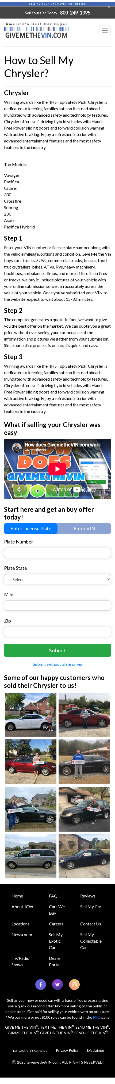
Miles (10, 594)
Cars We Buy (57, 909)
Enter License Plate (30, 528)
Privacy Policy (67, 1050)
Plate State (15, 568)
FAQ (53, 895)
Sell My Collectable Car (91, 941)
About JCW (22, 906)
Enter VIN (84, 528)
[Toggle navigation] (105, 30)
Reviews (87, 895)
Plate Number (18, 542)
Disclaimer (95, 1050)
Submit (57, 650)
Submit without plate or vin (57, 664)
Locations (20, 923)
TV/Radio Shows (20, 961)
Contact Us (90, 923)
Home (17, 895)
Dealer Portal (55, 961)
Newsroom (21, 934)
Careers (56, 923)
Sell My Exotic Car (56, 941)
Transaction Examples (29, 1050)
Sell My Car (90, 906)
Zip (7, 621)
